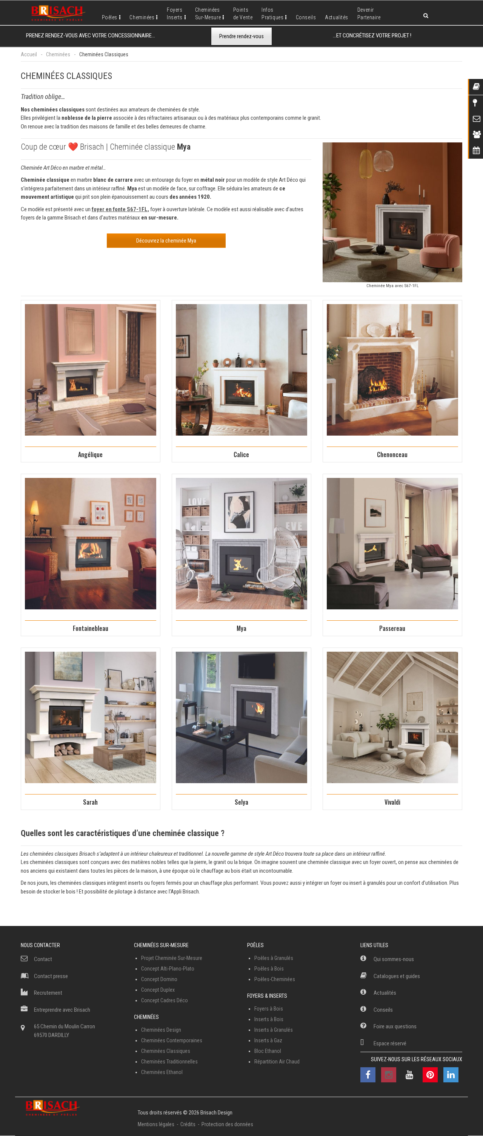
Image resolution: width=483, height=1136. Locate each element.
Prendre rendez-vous (241, 36)
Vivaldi (392, 802)
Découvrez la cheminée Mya (166, 241)
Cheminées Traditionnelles (169, 1062)
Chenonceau (392, 454)
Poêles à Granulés (273, 958)
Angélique (90, 454)
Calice (241, 454)
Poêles (109, 17)
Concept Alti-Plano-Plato (167, 969)
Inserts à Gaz (268, 1040)
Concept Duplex (158, 990)
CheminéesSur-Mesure (208, 13)
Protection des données (227, 1124)
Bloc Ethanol (267, 1051)
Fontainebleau (90, 628)
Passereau (392, 628)
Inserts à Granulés (273, 1030)
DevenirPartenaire (369, 13)
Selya (241, 802)
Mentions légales (156, 1124)
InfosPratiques (272, 13)
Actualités (336, 17)
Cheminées (141, 17)
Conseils (306, 17)
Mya (241, 628)
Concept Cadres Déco (164, 1000)
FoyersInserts (175, 13)
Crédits (187, 1124)
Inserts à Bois (268, 1019)
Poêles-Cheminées (274, 979)
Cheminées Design (161, 1030)
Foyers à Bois (268, 1009)
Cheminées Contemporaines (171, 1040)
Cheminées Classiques (165, 1051)
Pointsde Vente (242, 13)
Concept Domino (159, 979)
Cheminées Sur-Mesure (161, 945)
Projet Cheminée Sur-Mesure (171, 958)
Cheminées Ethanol (162, 1072)
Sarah (90, 802)
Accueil (29, 54)
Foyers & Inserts (267, 996)
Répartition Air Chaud (277, 1062)
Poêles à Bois (269, 969)
